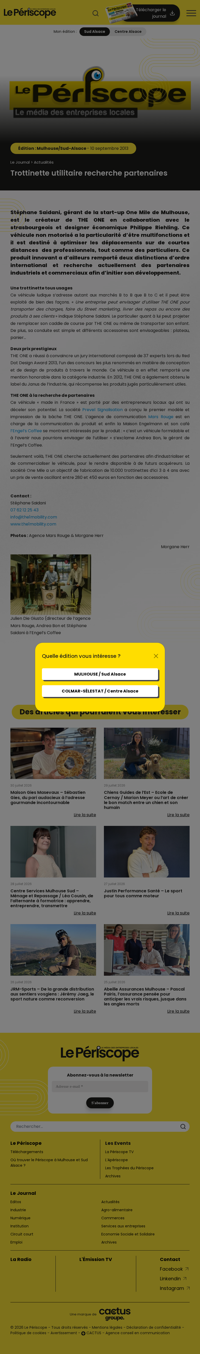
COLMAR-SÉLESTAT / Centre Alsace (100, 691)
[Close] (156, 656)
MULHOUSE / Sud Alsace (100, 674)
